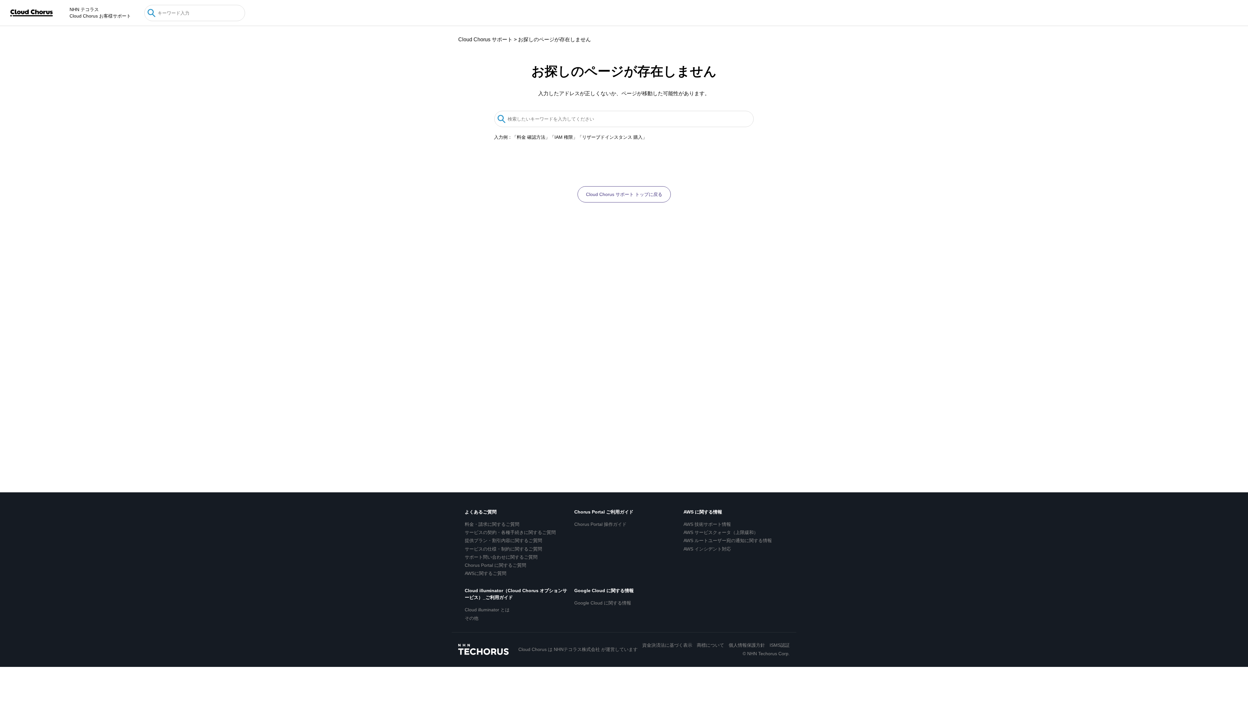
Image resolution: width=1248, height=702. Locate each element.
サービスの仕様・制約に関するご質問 (503, 549)
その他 (471, 618)
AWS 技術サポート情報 (707, 524)
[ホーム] (31, 13)
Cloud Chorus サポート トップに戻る (624, 194)
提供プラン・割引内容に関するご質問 (503, 540)
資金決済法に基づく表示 (667, 645)
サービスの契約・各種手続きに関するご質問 (510, 532)
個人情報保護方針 (747, 645)
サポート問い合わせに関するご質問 (501, 557)
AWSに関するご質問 (485, 573)
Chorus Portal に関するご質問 (495, 565)
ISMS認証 (780, 645)
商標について (710, 645)
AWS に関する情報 (702, 511)
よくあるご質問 (481, 511)
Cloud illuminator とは (487, 609)
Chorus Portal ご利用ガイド (603, 511)
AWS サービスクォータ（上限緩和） (720, 532)
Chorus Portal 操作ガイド (600, 524)
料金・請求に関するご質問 (492, 524)
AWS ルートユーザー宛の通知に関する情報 (727, 540)
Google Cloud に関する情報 (604, 590)
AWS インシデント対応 (707, 549)
